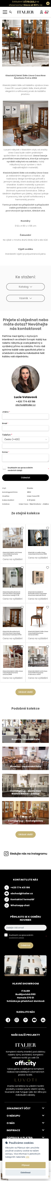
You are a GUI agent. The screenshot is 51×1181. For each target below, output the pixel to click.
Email (5, 423)
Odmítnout (25, 1172)
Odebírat (25, 945)
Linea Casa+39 (33, 496)
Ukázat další (25, 692)
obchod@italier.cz (25, 405)
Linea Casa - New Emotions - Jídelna (34, 504)
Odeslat (25, 477)
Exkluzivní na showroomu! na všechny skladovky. (25, 5)
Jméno (6, 412)
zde (27, 1157)
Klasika (30, 488)
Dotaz (5, 452)
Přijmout (25, 1165)
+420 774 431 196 (25, 401)
